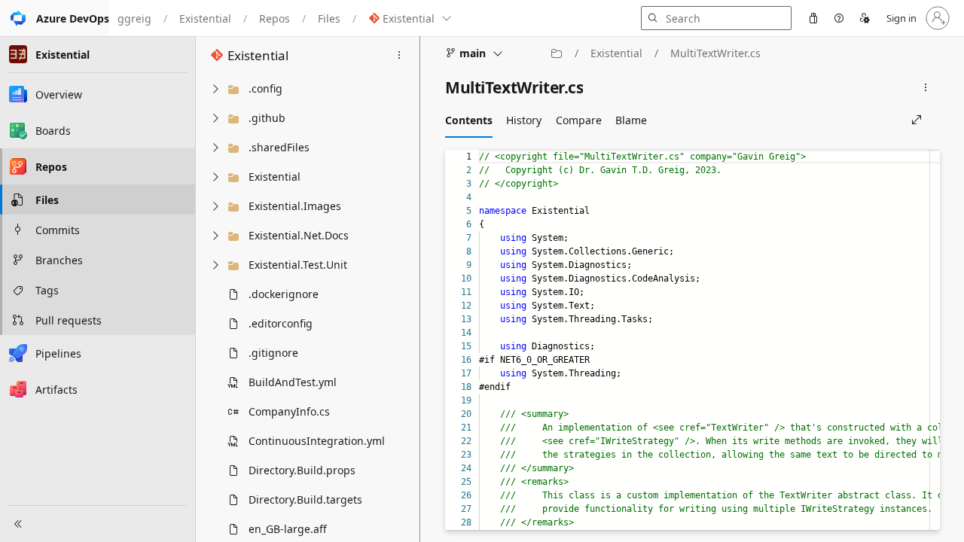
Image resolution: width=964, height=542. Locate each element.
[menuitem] (813, 18)
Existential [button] (257, 55)
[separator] (419, 289)
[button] (54, 18)
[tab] (469, 120)
